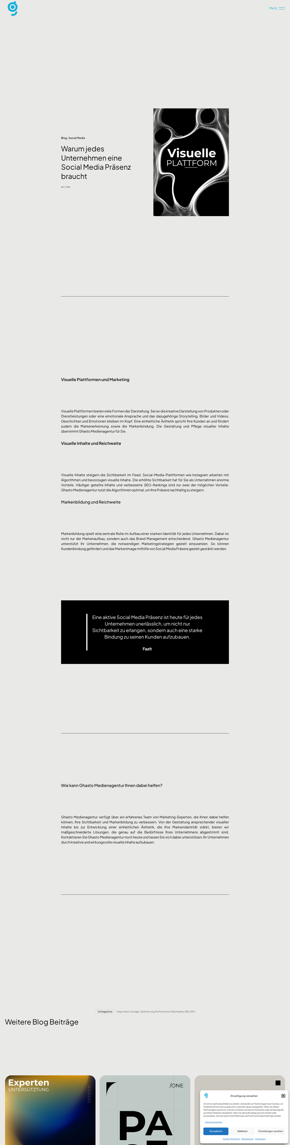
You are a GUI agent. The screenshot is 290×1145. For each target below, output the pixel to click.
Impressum (260, 1139)
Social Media (76, 138)
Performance (162, 1011)
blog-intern (123, 1011)
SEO (192, 1011)
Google (135, 1011)
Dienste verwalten (213, 1122)
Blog (64, 138)
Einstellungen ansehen (270, 1131)
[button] (283, 1096)
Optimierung (147, 1011)
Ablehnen (242, 1131)
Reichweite (177, 1011)
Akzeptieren (215, 1131)
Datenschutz (247, 1139)
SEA (187, 1011)
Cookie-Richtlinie (231, 1139)
